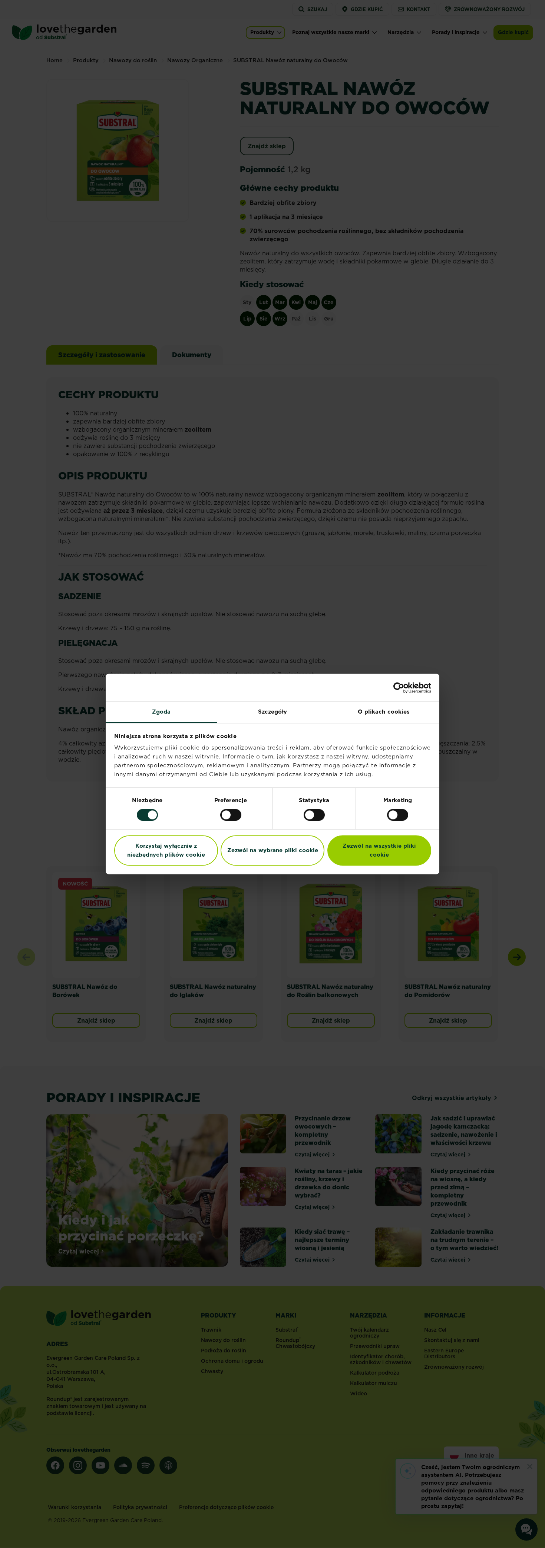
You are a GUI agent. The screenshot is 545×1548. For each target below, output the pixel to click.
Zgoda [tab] (161, 711)
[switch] (230, 815)
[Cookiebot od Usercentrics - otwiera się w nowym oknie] (398, 687)
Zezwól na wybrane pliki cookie (272, 850)
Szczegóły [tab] (272, 711)
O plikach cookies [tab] (384, 711)
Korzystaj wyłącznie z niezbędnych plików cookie (166, 850)
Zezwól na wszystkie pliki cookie (379, 850)
